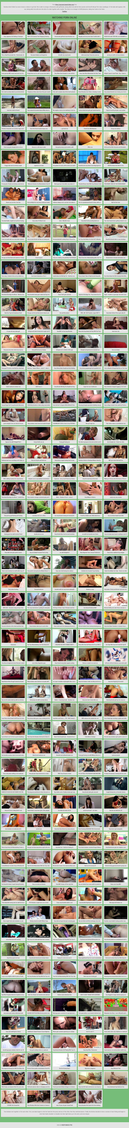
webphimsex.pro (67, 1125)
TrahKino (64, 11)
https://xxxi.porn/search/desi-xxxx (64, 4)
